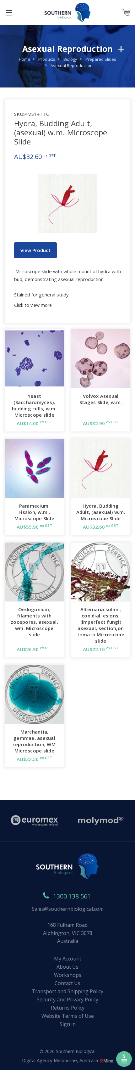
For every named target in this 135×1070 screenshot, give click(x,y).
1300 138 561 (72, 896)
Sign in (68, 1024)
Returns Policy (67, 1007)
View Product (35, 250)
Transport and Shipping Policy (67, 991)
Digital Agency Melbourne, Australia (60, 1060)
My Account (67, 958)
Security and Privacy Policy (67, 999)
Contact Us (67, 983)
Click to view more (33, 305)
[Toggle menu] (8, 12)
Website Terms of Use (67, 1015)
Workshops (67, 974)
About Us (67, 966)
